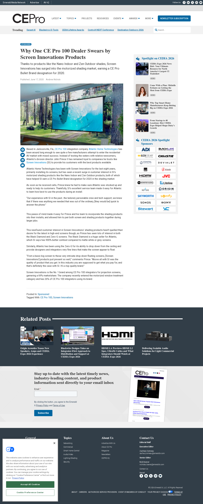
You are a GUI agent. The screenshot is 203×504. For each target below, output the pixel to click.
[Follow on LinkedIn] (188, 2)
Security (66, 462)
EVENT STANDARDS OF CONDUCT (132, 492)
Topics (70, 18)
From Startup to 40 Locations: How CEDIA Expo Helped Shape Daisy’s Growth (162, 124)
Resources (103, 18)
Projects (87, 18)
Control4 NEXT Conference (101, 30)
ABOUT (74, 492)
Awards (133, 18)
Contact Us (144, 469)
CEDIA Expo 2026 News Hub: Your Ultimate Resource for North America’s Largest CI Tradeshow (161, 68)
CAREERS (83, 492)
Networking (67, 443)
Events (117, 18)
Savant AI (31, 30)
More (148, 18)
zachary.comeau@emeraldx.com (152, 453)
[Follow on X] (192, 2)
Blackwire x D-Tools (48, 30)
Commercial (68, 447)
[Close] (54, 443)
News (153, 78)
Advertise (34, 2)
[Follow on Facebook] (184, 2)
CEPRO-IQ (106, 458)
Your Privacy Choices (158, 492)
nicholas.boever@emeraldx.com (152, 465)
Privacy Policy (18, 478)
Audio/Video (68, 454)
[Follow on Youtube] (200, 2)
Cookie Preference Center (30, 492)
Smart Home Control (71, 451)
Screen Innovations (36, 162)
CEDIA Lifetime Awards (73, 30)
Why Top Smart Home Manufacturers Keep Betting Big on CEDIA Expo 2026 (163, 105)
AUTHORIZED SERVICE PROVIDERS (102, 492)
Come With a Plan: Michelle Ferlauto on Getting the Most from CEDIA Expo (163, 88)
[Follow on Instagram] (196, 2)
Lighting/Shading (70, 458)
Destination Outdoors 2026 (131, 30)
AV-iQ (46, 2)
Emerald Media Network (14, 2)
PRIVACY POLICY (174, 495)
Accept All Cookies (30, 484)
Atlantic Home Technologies (103, 149)
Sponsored (26, 44)
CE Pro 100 (61, 149)
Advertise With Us (108, 443)
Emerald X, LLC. (161, 488)
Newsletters (106, 454)
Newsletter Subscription (174, 18)
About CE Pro (107, 447)
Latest (55, 18)
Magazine (105, 451)
